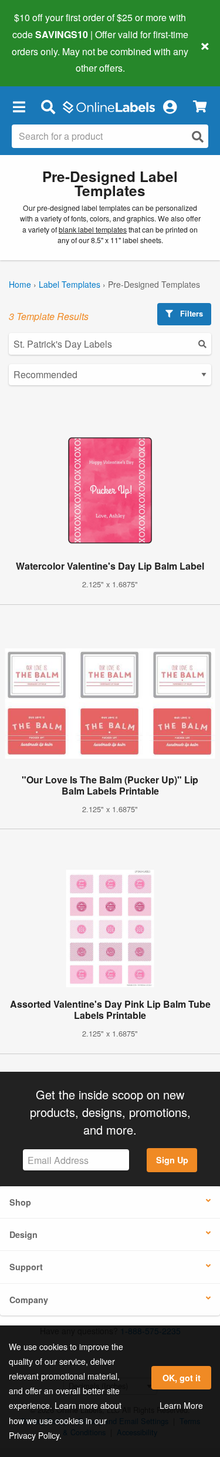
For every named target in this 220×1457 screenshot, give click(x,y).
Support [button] (26, 1267)
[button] (19, 106)
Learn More (181, 1405)
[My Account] (169, 106)
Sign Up (172, 1160)
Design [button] (23, 1234)
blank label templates (93, 229)
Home (20, 284)
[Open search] (197, 136)
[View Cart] (199, 106)
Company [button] (28, 1299)
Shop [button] (20, 1202)
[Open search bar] (48, 106)
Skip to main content (42, 59)
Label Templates (69, 284)
